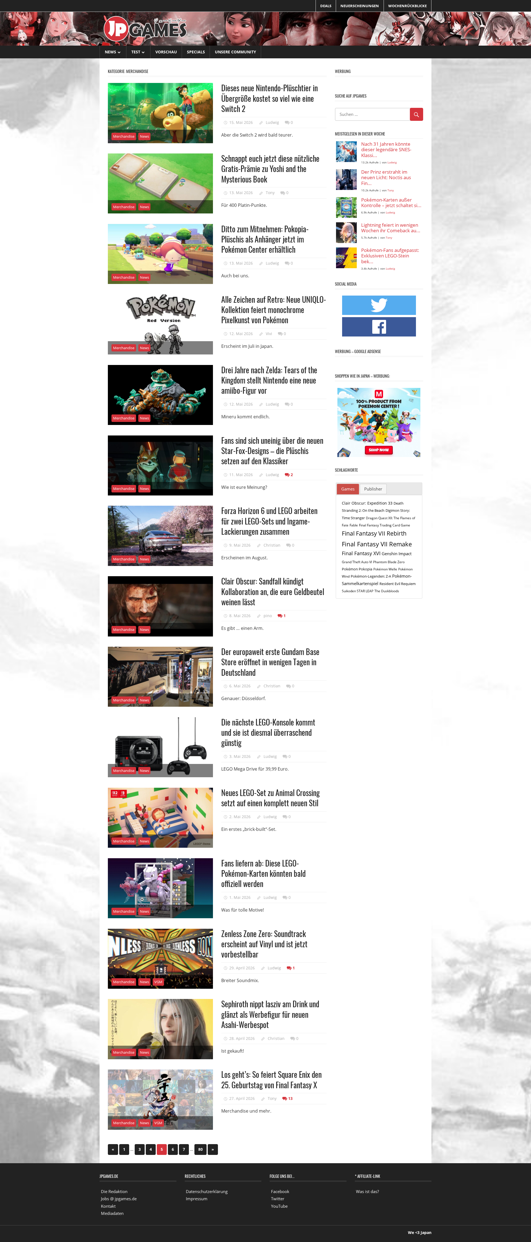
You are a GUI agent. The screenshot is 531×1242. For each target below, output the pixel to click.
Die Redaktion (114, 1191)
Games (348, 489)
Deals (325, 5)
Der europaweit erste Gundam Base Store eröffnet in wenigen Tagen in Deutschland (270, 662)
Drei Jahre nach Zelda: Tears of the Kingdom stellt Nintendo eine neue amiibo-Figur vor (269, 380)
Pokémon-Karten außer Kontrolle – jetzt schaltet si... (391, 202)
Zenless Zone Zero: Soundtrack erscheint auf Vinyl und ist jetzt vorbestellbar (264, 944)
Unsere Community (235, 51)
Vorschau (166, 51)
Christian (272, 545)
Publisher (373, 489)
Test (135, 51)
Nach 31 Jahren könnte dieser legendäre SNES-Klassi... (386, 149)
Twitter (277, 1198)
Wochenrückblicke (407, 5)
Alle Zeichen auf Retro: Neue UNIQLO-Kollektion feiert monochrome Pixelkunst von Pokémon (273, 310)
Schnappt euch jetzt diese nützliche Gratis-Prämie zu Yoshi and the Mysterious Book (270, 169)
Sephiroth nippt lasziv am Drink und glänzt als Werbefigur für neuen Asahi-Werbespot (270, 1014)
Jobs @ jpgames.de (119, 1198)
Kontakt (108, 1206)
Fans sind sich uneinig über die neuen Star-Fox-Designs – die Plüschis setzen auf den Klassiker (272, 451)
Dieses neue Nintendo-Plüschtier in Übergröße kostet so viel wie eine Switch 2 (269, 98)
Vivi (269, 333)
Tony (270, 192)
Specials (196, 51)
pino (268, 615)
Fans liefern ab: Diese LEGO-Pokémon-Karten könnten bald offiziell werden (263, 873)
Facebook (280, 1191)
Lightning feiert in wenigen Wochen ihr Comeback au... (390, 228)
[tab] (348, 489)
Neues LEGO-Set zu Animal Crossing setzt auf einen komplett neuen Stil (270, 797)
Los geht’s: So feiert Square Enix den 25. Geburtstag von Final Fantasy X (271, 1079)
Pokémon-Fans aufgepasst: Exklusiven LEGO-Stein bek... (390, 256)
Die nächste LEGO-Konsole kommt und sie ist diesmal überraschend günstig (268, 732)
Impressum (196, 1198)
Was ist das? (367, 1191)
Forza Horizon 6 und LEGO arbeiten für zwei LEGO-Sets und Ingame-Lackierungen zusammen (269, 521)
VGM (158, 981)
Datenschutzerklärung (207, 1191)
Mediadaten (112, 1213)
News (110, 51)
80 (200, 1149)
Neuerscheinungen (359, 5)
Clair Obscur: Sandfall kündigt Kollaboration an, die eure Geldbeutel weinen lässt (272, 591)
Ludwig (272, 122)
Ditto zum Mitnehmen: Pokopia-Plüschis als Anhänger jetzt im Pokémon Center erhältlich (265, 239)
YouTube (279, 1206)
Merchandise (123, 136)
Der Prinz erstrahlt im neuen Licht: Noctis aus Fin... (386, 177)
